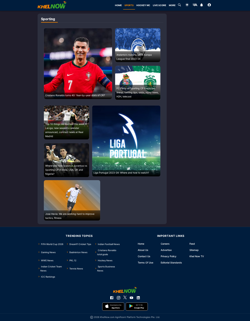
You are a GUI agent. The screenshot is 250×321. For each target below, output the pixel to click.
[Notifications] (201, 5)
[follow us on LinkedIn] (138, 298)
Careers (165, 243)
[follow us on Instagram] (118, 298)
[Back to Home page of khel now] (52, 5)
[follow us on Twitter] (125, 298)
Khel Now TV (196, 256)
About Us (143, 250)
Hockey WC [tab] (143, 5)
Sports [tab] (129, 5)
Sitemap (194, 250)
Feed (192, 243)
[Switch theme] (187, 5)
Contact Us (144, 256)
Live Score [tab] (159, 5)
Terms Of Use (145, 262)
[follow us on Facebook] (112, 298)
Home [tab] (118, 5)
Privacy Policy (168, 256)
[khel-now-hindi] (195, 5)
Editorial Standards (171, 262)
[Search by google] (179, 5)
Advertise (166, 250)
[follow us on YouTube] (131, 298)
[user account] (209, 5)
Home (141, 243)
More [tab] (172, 5)
